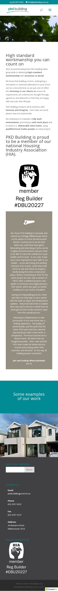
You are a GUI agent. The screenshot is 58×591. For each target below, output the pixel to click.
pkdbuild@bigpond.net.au (19, 493)
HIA (10, 154)
